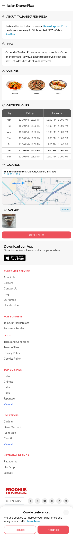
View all (8, 404)
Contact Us (10, 288)
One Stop (9, 467)
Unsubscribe (11, 305)
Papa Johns (10, 461)
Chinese (8, 381)
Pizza (7, 392)
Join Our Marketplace (16, 322)
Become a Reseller (14, 328)
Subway (8, 472)
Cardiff (8, 438)
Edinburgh (10, 432)
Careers (8, 282)
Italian (7, 387)
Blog (6, 294)
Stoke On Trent (12, 427)
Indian (7, 375)
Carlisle (8, 421)
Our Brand (10, 299)
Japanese (9, 398)
